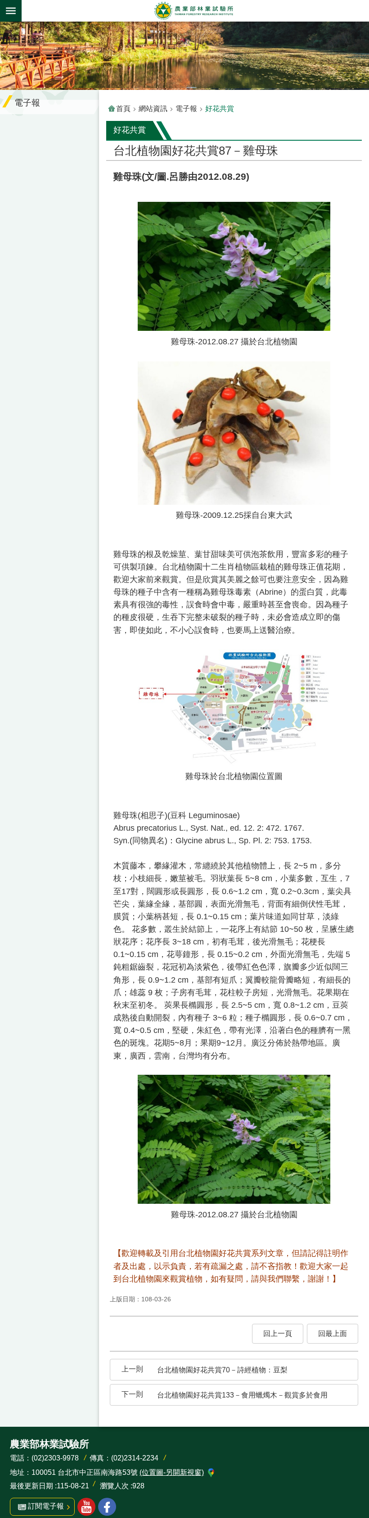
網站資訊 (153, 108)
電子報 (186, 108)
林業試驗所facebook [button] (107, 1507)
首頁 (123, 108)
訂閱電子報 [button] (46, 1506)
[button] (277, 1334)
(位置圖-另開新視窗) (172, 1472)
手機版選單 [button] (11, 11)
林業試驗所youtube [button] (86, 1507)
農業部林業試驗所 (193, 11)
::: (7, 27)
